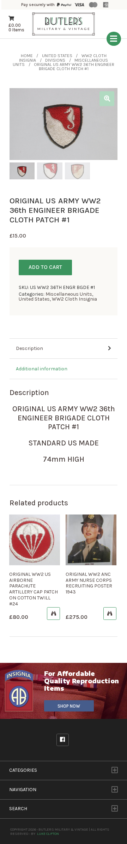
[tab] (63, 349)
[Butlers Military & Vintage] (63, 35)
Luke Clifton (48, 834)
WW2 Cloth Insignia (74, 299)
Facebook (62, 740)
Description (29, 348)
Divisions (55, 60)
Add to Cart (45, 267)
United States (57, 55)
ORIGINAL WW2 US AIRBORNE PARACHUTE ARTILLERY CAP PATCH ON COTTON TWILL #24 (33, 589)
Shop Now (69, 706)
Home (27, 55)
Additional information (41, 369)
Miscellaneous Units (69, 294)
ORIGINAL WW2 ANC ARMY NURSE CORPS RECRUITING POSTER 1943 (89, 583)
